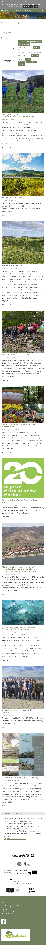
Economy (35, 55)
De (39, 10)
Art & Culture (22, 50)
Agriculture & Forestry (25, 47)
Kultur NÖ (21, 59)
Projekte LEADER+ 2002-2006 (15, 838)
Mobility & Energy (24, 55)
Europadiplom (31, 62)
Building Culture (24, 44)
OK (36, 6)
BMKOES (22, 62)
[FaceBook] (3, 921)
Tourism (36, 47)
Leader (34, 59)
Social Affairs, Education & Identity (29, 52)
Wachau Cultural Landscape (8, 23)
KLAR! (28, 59)
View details (28, 6)
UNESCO (21, 64)
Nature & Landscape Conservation (30, 42)
